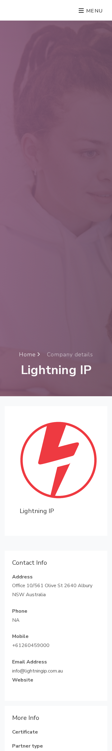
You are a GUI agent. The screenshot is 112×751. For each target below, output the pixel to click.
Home (28, 354)
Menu (93, 10)
